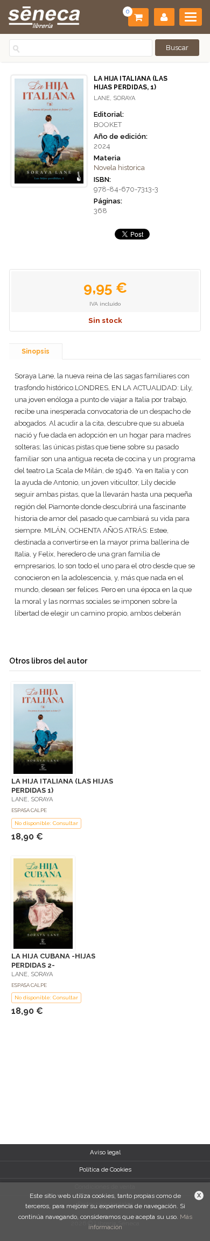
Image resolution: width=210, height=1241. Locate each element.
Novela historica (119, 168)
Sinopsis (36, 351)
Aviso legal (105, 1152)
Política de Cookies (105, 1169)
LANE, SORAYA (114, 98)
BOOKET (108, 125)
